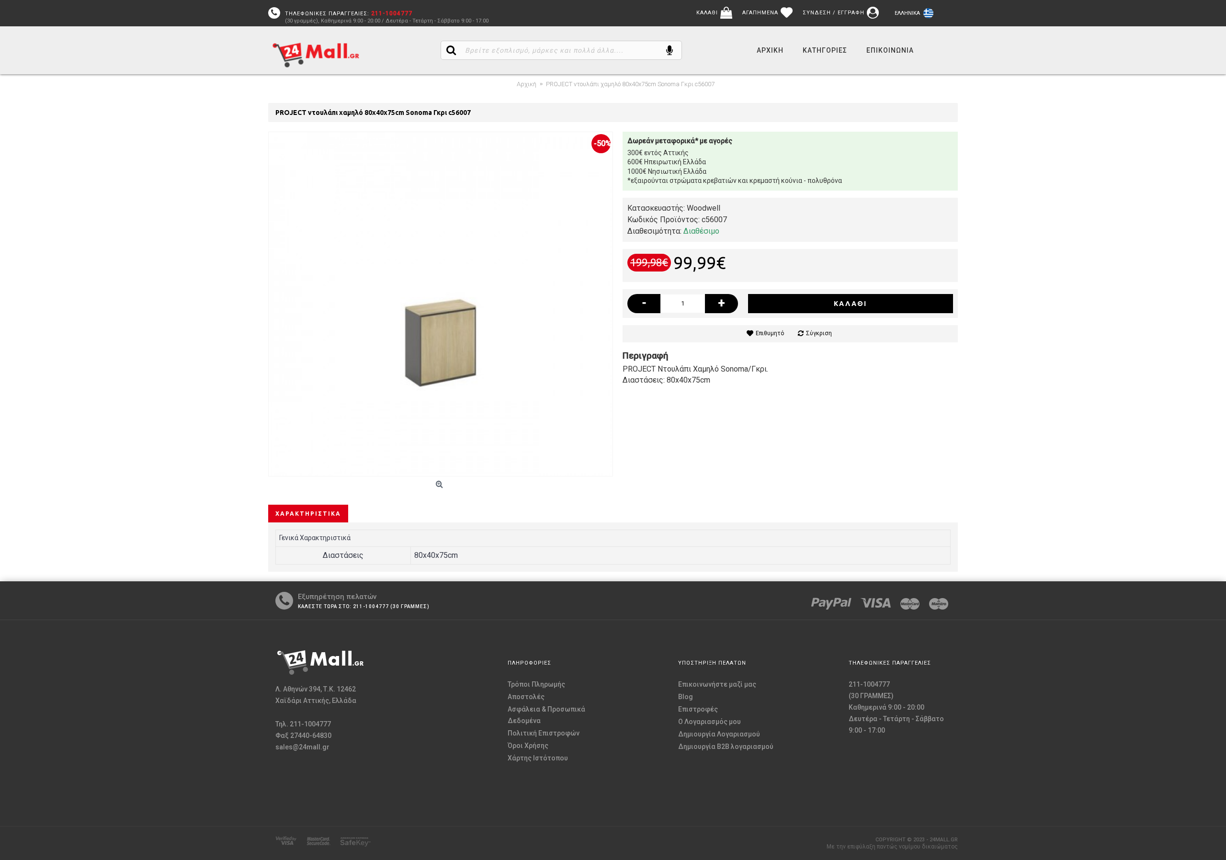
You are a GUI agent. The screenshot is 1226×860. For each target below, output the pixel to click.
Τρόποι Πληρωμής (536, 684)
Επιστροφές (698, 709)
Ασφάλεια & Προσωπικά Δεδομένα (546, 714)
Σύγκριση (819, 333)
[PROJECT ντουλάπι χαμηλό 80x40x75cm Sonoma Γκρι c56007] (440, 304)
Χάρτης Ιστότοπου (538, 758)
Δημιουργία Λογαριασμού (719, 734)
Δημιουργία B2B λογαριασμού (725, 746)
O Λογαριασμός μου (709, 721)
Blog (685, 697)
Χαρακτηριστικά (308, 513)
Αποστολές (526, 697)
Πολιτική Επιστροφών (543, 733)
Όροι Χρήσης (528, 745)
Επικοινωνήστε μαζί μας (717, 684)
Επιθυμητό (770, 333)
